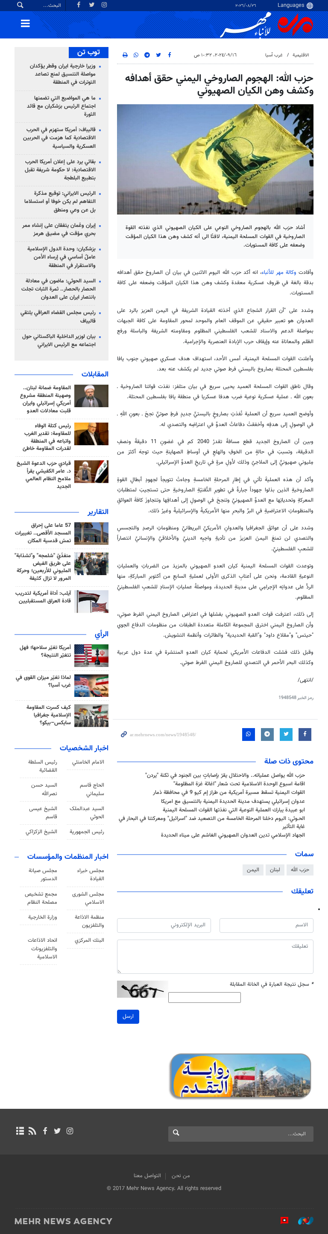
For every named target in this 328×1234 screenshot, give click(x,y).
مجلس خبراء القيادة (90, 875)
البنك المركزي (89, 940)
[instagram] (69, 1132)
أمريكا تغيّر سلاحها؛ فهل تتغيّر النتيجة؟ (45, 651)
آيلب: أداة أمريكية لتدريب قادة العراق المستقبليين (43, 597)
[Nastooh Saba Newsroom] (301, 1221)
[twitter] (57, 1132)
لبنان (275, 870)
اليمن (253, 870)
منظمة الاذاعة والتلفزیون (89, 921)
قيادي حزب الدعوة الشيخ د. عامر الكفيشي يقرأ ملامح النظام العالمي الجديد (44, 475)
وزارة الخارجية (42, 917)
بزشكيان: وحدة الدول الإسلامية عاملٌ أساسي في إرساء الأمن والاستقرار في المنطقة (61, 257)
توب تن (88, 52)
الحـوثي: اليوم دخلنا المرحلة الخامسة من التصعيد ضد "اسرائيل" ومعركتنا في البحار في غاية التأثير (212, 822)
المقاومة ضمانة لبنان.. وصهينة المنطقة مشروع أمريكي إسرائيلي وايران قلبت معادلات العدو (45, 399)
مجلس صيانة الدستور (43, 875)
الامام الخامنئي (88, 762)
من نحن (181, 1176)
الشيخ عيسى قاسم (43, 813)
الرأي (101, 634)
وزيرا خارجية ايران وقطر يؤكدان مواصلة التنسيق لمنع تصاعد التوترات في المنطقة (63, 74)
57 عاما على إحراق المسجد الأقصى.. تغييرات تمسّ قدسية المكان (43, 533)
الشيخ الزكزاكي (41, 832)
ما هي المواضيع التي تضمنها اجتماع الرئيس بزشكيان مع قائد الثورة (61, 106)
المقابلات (95, 374)
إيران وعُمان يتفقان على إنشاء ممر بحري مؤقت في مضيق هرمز (59, 229)
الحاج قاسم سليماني (92, 789)
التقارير (98, 512)
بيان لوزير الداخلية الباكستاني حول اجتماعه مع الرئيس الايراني (59, 340)
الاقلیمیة (301, 55)
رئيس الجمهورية (87, 832)
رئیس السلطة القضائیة (42, 766)
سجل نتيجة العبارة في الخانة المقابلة (271, 985)
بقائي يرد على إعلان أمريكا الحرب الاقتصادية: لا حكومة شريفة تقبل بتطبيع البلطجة (60, 170)
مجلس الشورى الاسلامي (88, 898)
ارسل (128, 1016)
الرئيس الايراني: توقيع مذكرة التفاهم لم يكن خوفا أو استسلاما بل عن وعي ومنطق (60, 201)
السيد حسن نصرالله (44, 789)
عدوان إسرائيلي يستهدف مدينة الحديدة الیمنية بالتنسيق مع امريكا (233, 801)
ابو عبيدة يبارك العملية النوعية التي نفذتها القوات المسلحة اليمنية (234, 810)
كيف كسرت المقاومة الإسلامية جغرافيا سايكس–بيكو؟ (48, 715)
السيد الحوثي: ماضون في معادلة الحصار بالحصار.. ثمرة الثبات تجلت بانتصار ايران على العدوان (58, 289)
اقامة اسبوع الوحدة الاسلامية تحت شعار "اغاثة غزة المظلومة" (239, 784)
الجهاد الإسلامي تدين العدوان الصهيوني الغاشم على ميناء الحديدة (233, 835)
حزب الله (300, 870)
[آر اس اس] (32, 1132)
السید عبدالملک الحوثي (87, 813)
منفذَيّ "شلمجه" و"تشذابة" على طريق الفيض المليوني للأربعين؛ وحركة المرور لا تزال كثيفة (43, 567)
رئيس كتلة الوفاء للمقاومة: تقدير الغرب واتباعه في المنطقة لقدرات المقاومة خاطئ (47, 437)
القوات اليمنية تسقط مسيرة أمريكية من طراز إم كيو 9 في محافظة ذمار (229, 792)
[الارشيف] (20, 1132)
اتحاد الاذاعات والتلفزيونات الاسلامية (42, 948)
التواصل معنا (147, 1176)
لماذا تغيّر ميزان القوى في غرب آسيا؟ (43, 681)
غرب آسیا (274, 55)
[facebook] (44, 1132)
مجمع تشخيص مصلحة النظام (41, 898)
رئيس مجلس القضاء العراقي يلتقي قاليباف (58, 316)
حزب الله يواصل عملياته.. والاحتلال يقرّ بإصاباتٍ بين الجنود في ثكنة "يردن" (225, 775)
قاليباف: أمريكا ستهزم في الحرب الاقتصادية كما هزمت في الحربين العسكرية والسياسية (59, 138)
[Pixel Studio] (280, 1221)
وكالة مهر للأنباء (279, 272)
